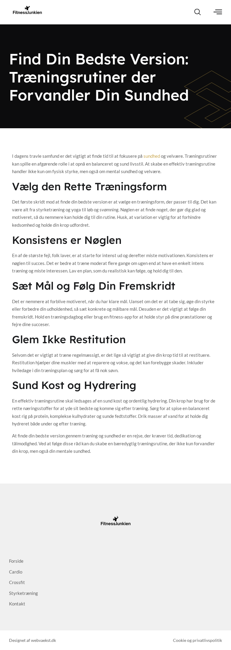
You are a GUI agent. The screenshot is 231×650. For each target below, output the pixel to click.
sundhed (151, 156)
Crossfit (17, 582)
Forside (16, 561)
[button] (198, 12)
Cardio (15, 571)
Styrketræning (23, 593)
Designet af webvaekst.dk (32, 640)
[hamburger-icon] (218, 12)
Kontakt (17, 603)
